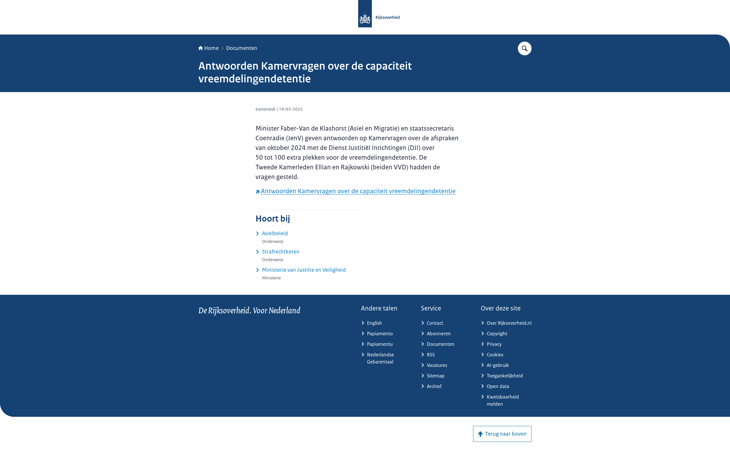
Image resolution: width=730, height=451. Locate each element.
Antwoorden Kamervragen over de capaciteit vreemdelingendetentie (358, 191)
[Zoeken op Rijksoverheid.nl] (525, 48)
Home (211, 48)
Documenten (241, 48)
